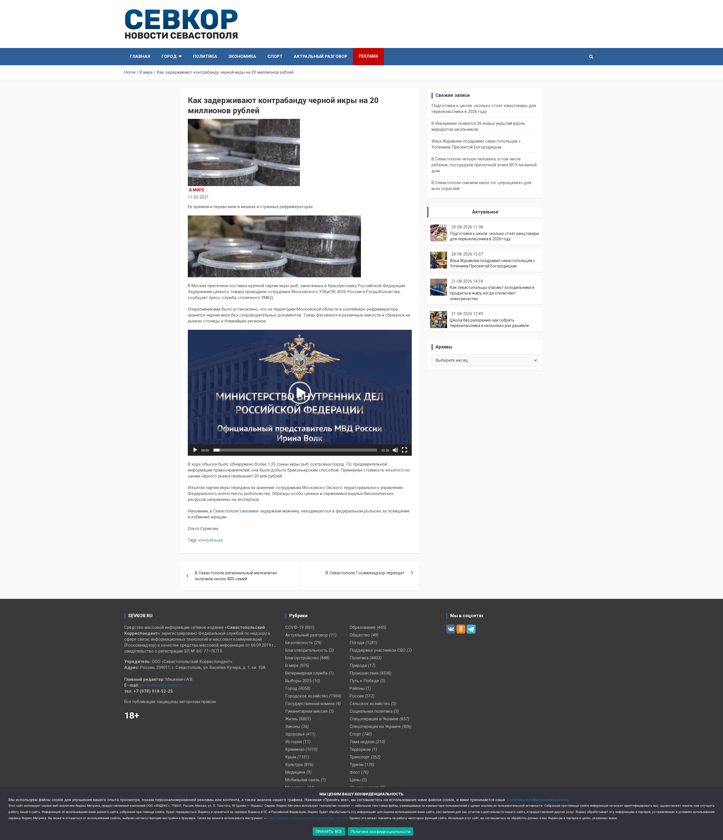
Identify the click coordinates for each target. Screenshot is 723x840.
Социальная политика (371, 711)
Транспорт (360, 757)
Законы (292, 726)
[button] (300, 392)
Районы (357, 688)
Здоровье (295, 734)
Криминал (294, 749)
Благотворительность (306, 650)
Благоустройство (302, 657)
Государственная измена (310, 703)
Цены (355, 779)
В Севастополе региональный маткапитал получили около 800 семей (236, 575)
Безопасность (299, 642)
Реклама (368, 56)
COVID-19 (294, 627)
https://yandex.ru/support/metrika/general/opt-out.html (308, 818)
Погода (357, 642)
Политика (205, 56)
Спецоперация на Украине (375, 726)
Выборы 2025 (298, 680)
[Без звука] (395, 450)
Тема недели (362, 741)
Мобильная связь (302, 779)
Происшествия (364, 673)
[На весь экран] (404, 450)
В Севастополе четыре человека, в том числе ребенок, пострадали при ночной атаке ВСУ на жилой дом (484, 164)
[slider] (295, 450)
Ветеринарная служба (306, 673)
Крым (290, 757)
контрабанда (210, 540)
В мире (196, 190)
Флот (355, 772)
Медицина (295, 772)
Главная (140, 56)
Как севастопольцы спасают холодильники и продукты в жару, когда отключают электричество (492, 293)
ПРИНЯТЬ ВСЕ (328, 831)
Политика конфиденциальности (537, 799)
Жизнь (291, 718)
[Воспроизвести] (195, 450)
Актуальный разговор (320, 56)
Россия (357, 696)
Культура (294, 764)
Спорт (274, 56)
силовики (250, 511)
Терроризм (360, 749)
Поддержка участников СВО (378, 650)
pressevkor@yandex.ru (161, 685)
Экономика (242, 56)
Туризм (356, 764)
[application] (300, 393)
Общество (360, 635)
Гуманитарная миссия (306, 711)
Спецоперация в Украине (374, 718)
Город (169, 56)
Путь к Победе (364, 680)
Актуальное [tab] (485, 212)
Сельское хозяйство (370, 703)
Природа (358, 665)
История (293, 741)
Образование (363, 627)
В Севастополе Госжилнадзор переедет (365, 572)
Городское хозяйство (306, 696)
